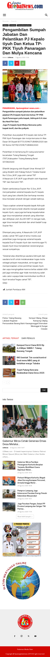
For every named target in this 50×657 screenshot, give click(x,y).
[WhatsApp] (22, 63)
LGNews (10, 57)
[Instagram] (21, 636)
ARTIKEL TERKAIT (11, 338)
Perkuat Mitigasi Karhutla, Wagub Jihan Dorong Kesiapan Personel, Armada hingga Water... (31, 480)
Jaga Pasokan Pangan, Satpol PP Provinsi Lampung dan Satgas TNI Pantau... (31, 506)
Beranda (6, 21)
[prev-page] (4, 382)
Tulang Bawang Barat (24, 25)
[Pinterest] (16, 63)
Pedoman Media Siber (25, 649)
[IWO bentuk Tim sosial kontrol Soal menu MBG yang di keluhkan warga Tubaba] (9, 360)
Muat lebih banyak (24, 516)
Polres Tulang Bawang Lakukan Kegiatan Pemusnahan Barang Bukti (14, 321)
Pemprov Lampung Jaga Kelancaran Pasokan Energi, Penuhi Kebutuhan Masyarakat (32, 493)
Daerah (14, 21)
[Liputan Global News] (25, 6)
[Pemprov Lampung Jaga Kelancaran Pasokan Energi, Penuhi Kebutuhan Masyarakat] (9, 493)
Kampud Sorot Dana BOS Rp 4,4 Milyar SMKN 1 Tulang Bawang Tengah (30, 348)
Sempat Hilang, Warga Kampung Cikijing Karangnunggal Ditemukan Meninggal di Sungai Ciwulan (36, 323)
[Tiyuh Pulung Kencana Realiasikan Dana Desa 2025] (9, 372)
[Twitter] (11, 63)
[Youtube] (35, 636)
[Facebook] (5, 63)
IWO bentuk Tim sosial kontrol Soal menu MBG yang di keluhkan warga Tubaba (31, 360)
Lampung (13, 25)
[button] (4, 15)
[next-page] (8, 382)
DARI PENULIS (28, 338)
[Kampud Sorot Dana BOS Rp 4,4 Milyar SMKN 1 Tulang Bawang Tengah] (9, 348)
